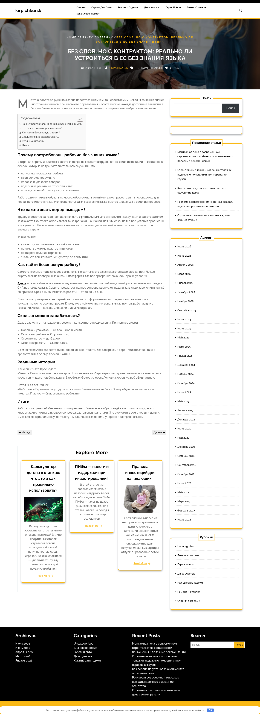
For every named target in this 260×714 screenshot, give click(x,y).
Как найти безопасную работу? (41, 132)
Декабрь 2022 (186, 419)
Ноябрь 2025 (185, 301)
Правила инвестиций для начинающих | (140, 472)
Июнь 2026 (184, 255)
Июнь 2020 (184, 428)
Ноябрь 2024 (185, 374)
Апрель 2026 (185, 264)
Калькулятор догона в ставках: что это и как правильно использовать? (43, 478)
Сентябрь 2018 (186, 465)
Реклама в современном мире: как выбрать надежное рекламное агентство (155, 682)
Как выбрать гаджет (87, 13)
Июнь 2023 (184, 392)
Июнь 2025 (184, 328)
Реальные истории (33, 140)
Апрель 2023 (185, 410)
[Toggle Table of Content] (78, 119)
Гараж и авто (173, 7)
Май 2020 (183, 437)
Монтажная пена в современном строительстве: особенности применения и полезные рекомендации (205, 156)
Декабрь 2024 (186, 365)
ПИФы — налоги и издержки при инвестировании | (92, 472)
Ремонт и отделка (128, 7)
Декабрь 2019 (186, 446)
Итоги (25, 145)
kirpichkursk (28, 10)
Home (71, 37)
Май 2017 (183, 492)
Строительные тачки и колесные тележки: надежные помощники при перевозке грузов (204, 174)
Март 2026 (184, 274)
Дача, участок (152, 7)
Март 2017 (183, 501)
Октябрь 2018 (186, 456)
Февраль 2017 (186, 510)
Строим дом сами (101, 7)
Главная (80, 7)
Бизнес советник (196, 7)
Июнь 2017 (184, 483)
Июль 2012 (184, 519)
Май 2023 (183, 401)
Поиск (206, 98)
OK (210, 710)
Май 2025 (183, 337)
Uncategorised (186, 546)
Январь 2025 (185, 355)
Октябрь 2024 (186, 383)
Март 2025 (183, 346)
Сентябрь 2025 (186, 310)
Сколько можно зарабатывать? (40, 136)
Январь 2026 (185, 283)
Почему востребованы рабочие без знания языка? (52, 123)
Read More (43, 575)
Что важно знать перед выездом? (42, 128)
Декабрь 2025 (186, 292)
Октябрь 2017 (185, 474)
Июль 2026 (184, 246)
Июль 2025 (184, 319)
